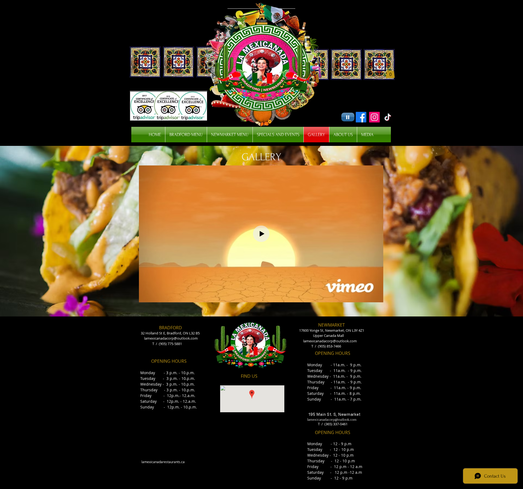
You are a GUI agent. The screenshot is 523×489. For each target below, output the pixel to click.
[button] (390, 72)
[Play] (347, 117)
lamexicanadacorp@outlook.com (171, 338)
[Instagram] (374, 117)
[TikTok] (387, 117)
